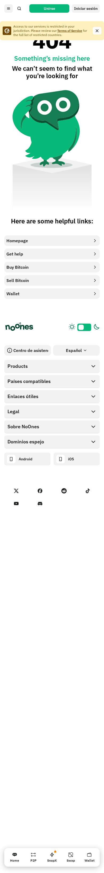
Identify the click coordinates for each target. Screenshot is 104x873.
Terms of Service (69, 31)
